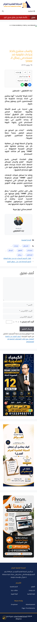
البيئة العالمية (31, 594)
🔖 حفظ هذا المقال (24, 76)
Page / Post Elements (28, 608)
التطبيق (20, 250)
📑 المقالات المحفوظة (23, 80)
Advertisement (30, 604)
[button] (3, 11)
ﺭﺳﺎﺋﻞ (19, 255)
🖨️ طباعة (18, 72)
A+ (25, 72)
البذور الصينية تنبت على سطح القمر (19, 261)
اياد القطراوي (18, 231)
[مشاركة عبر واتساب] (22, 84)
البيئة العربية (14, 594)
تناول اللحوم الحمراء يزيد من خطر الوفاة (17, 258)
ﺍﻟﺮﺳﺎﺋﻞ (11, 250)
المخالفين (29, 255)
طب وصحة (32, 590)
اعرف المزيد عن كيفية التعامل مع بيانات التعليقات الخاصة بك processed (19, 339)
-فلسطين (26, 246)
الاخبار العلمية (26, 240)
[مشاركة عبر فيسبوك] (29, 84)
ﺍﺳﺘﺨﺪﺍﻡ (29, 250)
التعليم (33, 586)
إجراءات (16, 246)
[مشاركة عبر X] (26, 84)
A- (29, 72)
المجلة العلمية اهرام (20, 616)
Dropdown (14, 604)
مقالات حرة (14, 590)
